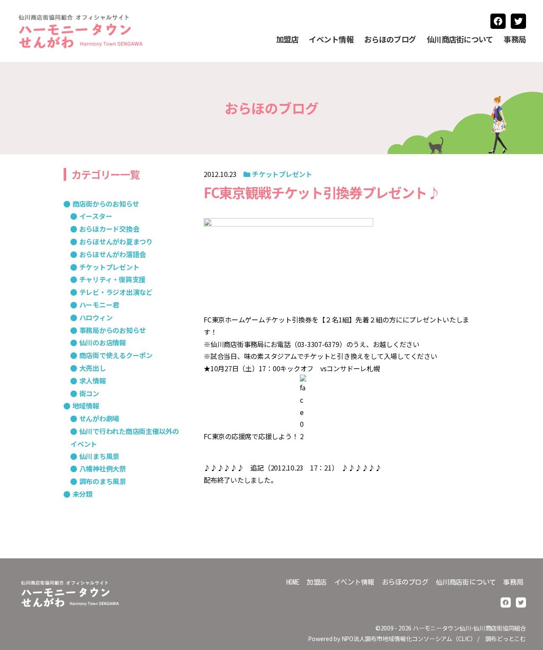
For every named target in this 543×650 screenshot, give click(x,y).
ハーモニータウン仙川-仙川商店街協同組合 (469, 628)
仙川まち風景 (99, 456)
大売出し (92, 368)
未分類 (82, 494)
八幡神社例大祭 (102, 468)
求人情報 (92, 380)
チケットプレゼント (282, 174)
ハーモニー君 (99, 305)
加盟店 (287, 39)
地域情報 (86, 406)
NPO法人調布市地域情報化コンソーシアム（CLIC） (408, 638)
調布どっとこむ (505, 638)
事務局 (515, 39)
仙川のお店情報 (102, 342)
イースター (95, 216)
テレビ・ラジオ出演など (116, 292)
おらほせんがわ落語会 (112, 254)
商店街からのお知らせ (106, 204)
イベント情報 (331, 39)
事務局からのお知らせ (112, 330)
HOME (292, 582)
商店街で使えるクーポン (116, 355)
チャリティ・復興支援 (112, 279)
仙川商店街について (460, 39)
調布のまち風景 (102, 481)
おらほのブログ (390, 39)
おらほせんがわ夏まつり (116, 241)
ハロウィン (95, 317)
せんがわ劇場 (99, 418)
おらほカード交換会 (109, 229)
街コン (89, 393)
